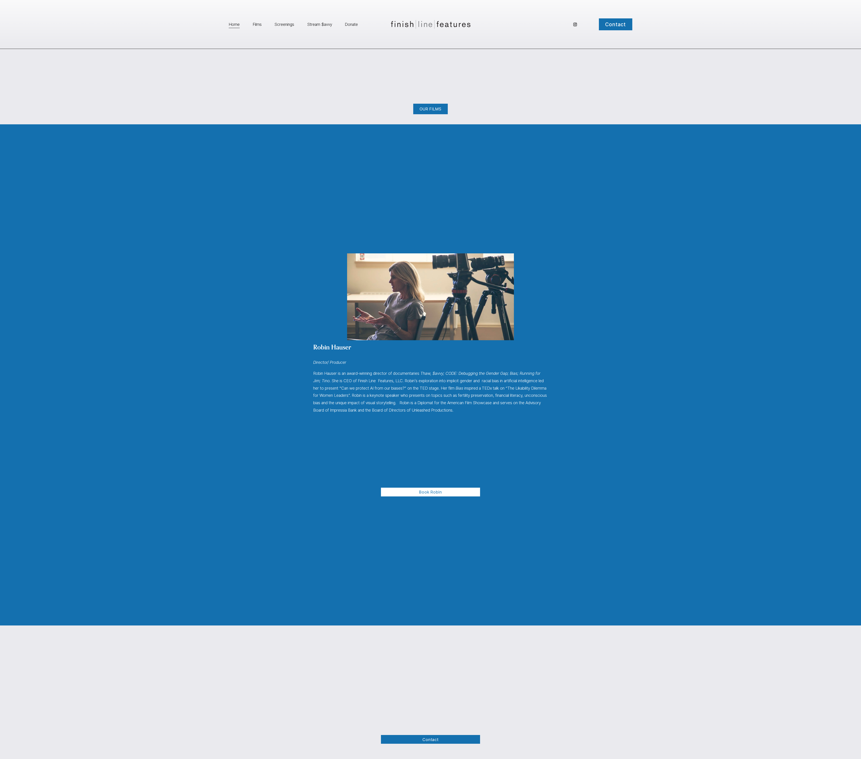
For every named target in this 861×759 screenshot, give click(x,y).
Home (234, 24)
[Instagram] (575, 24)
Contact (615, 24)
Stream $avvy (319, 24)
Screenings (284, 24)
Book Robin (430, 491)
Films (257, 24)
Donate (351, 24)
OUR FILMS (430, 108)
